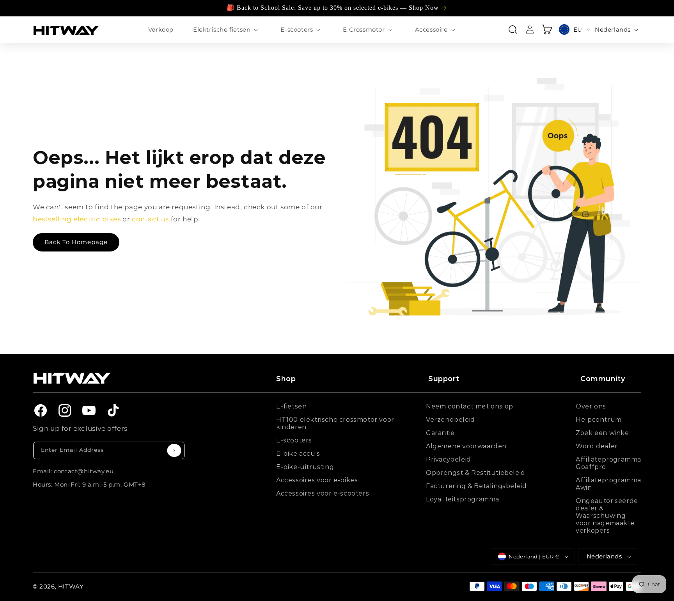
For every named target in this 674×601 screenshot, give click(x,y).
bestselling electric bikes (77, 219)
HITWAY (71, 586)
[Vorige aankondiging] (27, 7)
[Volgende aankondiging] (646, 7)
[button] (227, 29)
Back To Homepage (76, 242)
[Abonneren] (174, 450)
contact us (150, 219)
